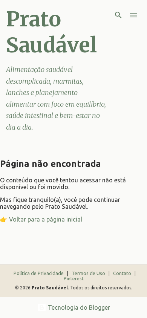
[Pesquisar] (118, 15)
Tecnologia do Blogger (78, 307)
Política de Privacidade (39, 273)
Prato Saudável (51, 32)
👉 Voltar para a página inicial (41, 219)
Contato (122, 273)
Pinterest (74, 278)
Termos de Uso (89, 273)
